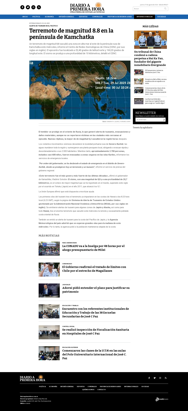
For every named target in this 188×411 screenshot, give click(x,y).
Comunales (97, 17)
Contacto (101, 389)
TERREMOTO (110, 121)
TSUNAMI (123, 121)
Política (36, 17)
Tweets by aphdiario (142, 127)
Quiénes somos (88, 389)
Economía (49, 17)
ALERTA (117, 121)
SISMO (128, 121)
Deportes (83, 17)
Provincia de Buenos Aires (119, 17)
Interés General (66, 17)
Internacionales (144, 17)
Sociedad (161, 17)
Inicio (25, 17)
